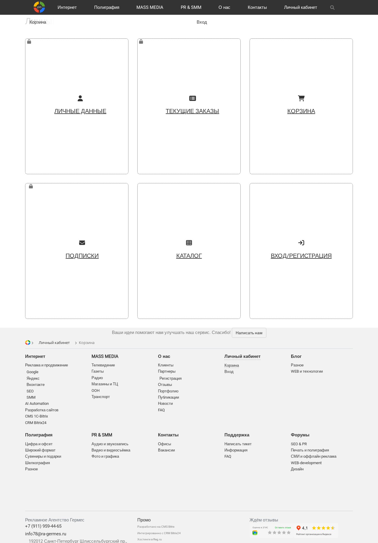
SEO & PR (299, 444)
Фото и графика (105, 456)
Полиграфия (106, 7)
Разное (31, 469)
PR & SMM (191, 7)
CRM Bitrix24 (35, 422)
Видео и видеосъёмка (111, 450)
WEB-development (306, 463)
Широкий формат (40, 450)
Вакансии (166, 450)
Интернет (67, 7)
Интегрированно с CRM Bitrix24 (159, 533)
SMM (31, 397)
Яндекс (33, 378)
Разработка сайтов (41, 410)
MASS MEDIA (149, 7)
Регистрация (170, 378)
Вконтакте (36, 384)
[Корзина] (346, 7)
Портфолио (168, 391)
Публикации (168, 397)
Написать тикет (238, 444)
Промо (144, 520)
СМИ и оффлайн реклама (313, 456)
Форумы (300, 435)
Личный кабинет (300, 7)
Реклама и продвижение (46, 365)
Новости (165, 403)
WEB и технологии (307, 371)
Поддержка (236, 435)
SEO (30, 391)
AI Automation (37, 403)
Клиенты (165, 365)
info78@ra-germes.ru (45, 534)
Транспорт (101, 396)
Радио (97, 378)
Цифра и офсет (39, 444)
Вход (202, 22)
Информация (235, 450)
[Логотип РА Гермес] (39, 7)
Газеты (98, 371)
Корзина (38, 22)
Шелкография (37, 463)
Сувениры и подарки (43, 456)
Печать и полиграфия (310, 450)
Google (32, 372)
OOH (96, 390)
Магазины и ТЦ (105, 384)
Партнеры (166, 371)
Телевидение (103, 365)
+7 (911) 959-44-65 (43, 526)
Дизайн (297, 469)
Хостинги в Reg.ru (149, 539)
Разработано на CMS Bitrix (156, 526)
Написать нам (249, 332)
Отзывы (165, 384)
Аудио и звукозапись (110, 444)
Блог (296, 356)
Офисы (164, 444)
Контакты (257, 7)
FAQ (161, 410)
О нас (224, 7)
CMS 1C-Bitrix (36, 416)
